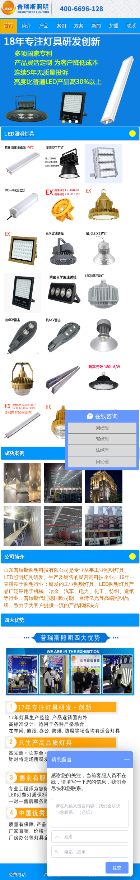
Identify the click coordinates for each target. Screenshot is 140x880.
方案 (78, 25)
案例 (61, 25)
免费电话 (17, 874)
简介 (26, 25)
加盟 (113, 25)
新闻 (96, 25)
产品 (43, 25)
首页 (8, 25)
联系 (131, 25)
